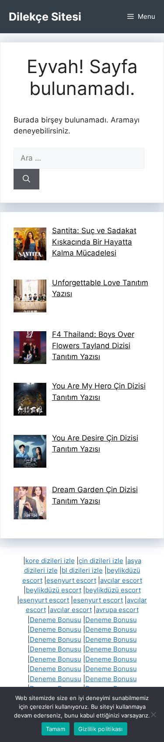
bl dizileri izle (82, 570)
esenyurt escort (71, 580)
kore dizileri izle (50, 560)
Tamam (55, 728)
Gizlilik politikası (100, 728)
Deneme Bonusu (55, 620)
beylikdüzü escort (53, 590)
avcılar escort (121, 580)
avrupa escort (117, 610)
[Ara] (26, 179)
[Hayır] (153, 714)
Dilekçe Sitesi (45, 16)
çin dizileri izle (101, 560)
